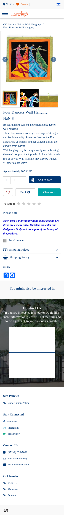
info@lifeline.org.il (18, 458)
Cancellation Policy (18, 402)
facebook (12, 421)
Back (23, 192)
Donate (12, 495)
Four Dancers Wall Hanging (18, 27)
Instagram (13, 427)
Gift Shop (8, 24)
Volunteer (13, 489)
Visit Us (12, 483)
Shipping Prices (19, 249)
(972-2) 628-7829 (18, 452)
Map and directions (18, 464)
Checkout (49, 192)
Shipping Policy (19, 257)
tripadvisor (14, 433)
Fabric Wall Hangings (29, 24)
